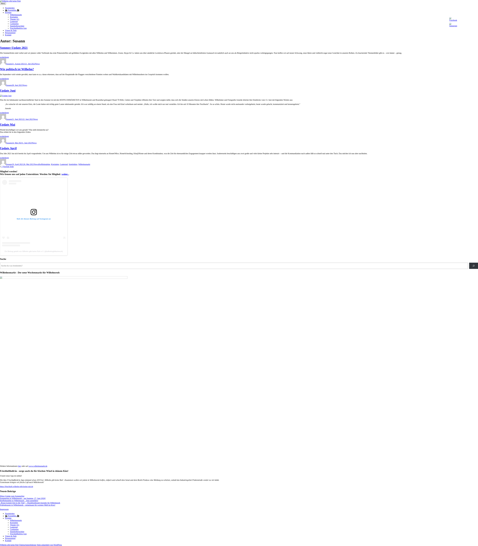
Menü (3, 3)
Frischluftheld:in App (18, 28)
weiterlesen (4, 57)
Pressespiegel (10, 33)
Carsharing (14, 24)
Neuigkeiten (10, 8)
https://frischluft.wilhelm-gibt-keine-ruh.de (16, 486)
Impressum (4, 509)
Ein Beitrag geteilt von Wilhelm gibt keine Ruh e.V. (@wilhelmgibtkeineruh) (34, 251)
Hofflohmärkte (44, 164)
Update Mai (7, 124)
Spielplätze (73, 164)
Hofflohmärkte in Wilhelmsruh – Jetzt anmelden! (19, 501)
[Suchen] (473, 266)
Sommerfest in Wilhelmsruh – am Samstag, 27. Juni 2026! (23, 498)
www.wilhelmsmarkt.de (38, 466)
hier (19, 466)
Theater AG (14, 19)
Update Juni (8, 90)
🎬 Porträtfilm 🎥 (12, 10)
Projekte (8, 12)
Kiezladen (14, 17)
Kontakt (8, 35)
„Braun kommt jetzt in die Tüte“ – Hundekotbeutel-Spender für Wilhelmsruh (30, 503)
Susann (9, 64)
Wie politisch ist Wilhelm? (17, 69)
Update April (8, 148)
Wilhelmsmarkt (16, 15)
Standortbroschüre (17, 26)
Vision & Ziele (11, 30)
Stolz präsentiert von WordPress (49, 545)
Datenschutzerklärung (27, 545)
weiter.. (65, 174)
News (37, 64)
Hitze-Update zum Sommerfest (12, 496)
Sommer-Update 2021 (14, 47)
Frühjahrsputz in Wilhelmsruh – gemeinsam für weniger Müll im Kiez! (27, 505)
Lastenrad (14, 21)
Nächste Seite (8, 167)
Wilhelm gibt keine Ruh (9, 545)
